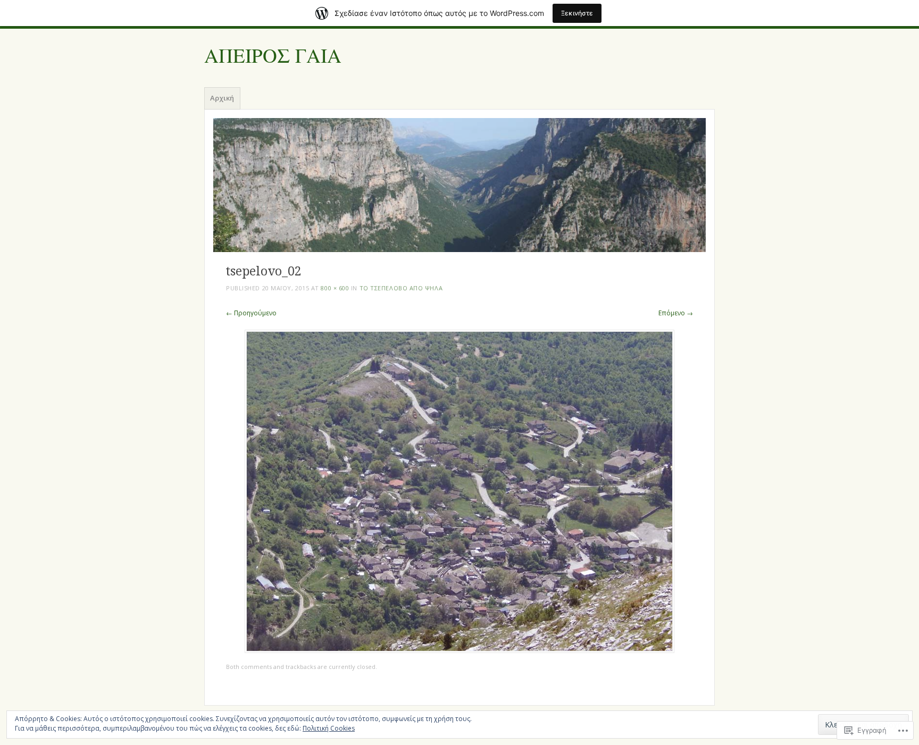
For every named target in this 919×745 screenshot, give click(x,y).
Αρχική (222, 98)
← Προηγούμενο (251, 312)
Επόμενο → (675, 312)
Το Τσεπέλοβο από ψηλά (401, 288)
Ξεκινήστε (577, 13)
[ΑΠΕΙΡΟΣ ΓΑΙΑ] (459, 185)
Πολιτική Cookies (329, 728)
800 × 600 (335, 288)
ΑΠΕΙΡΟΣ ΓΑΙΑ (272, 56)
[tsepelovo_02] (459, 650)
